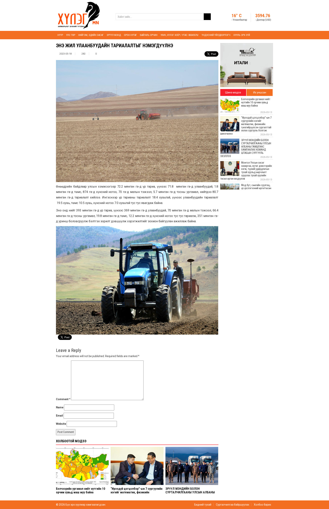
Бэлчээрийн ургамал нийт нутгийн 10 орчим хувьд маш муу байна (80, 490)
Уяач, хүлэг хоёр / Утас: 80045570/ (180, 35)
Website (61, 423)
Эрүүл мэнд (114, 35)
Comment (63, 399)
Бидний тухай (202, 504)
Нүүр (60, 35)
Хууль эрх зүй (241, 35)
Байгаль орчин (148, 35)
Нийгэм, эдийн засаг (91, 35)
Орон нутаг (130, 35)
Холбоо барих (262, 504)
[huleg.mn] (79, 15)
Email (59, 415)
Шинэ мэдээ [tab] (233, 92)
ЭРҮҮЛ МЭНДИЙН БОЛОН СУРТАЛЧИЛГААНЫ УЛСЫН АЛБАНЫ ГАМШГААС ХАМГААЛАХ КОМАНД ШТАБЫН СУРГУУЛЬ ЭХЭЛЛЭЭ (190, 494)
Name (59, 407)
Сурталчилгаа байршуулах (232, 504)
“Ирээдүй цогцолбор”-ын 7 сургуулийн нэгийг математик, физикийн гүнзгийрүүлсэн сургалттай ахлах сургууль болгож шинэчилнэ (136, 494)
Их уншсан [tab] (259, 92)
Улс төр (70, 35)
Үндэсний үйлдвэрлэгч (216, 35)
